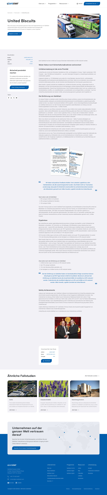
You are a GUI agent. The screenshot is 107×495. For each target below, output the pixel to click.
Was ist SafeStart (51, 470)
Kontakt (90, 468)
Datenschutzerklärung (88, 488)
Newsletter (90, 473)
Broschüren (80, 478)
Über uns (49, 468)
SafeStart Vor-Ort (71, 468)
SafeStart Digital (70, 470)
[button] (42, 3)
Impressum (97, 488)
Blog (79, 470)
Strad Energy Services (78, 400)
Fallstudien (80, 473)
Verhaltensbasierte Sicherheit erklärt (55, 478)
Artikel (79, 468)
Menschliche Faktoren (52, 475)
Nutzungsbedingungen (76, 488)
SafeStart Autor (50, 473)
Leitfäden (80, 475)
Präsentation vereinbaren (94, 470)
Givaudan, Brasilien (45, 400)
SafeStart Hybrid (70, 473)
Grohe (11, 400)
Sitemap (68, 488)
